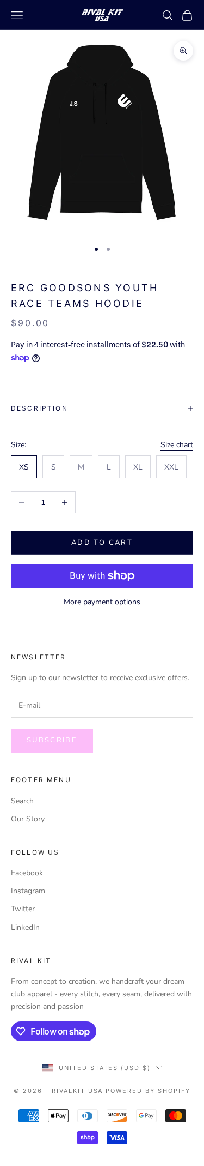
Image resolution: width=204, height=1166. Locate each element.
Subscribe (52, 740)
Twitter (23, 909)
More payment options (102, 602)
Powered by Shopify (148, 1091)
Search (22, 801)
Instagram (28, 891)
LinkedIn (25, 927)
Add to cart (102, 543)
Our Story (28, 819)
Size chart (176, 445)
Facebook (27, 873)
